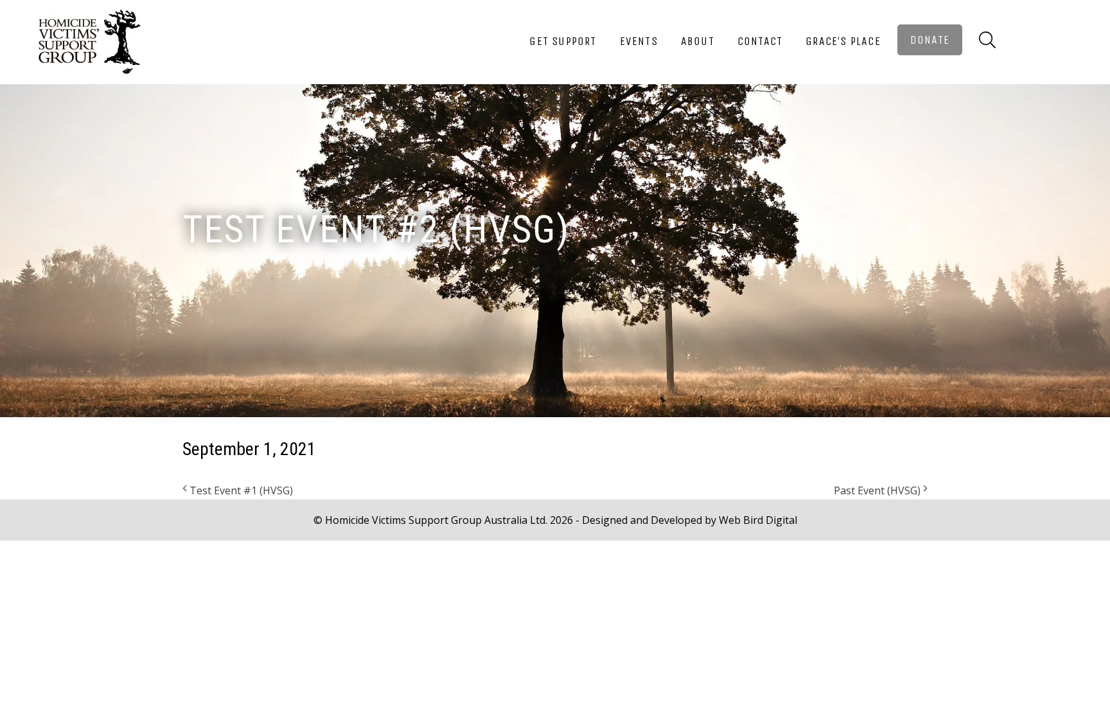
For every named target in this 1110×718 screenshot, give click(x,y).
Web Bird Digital (758, 520)
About (697, 41)
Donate (929, 40)
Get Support (562, 41)
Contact (759, 41)
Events (639, 41)
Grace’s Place (843, 41)
